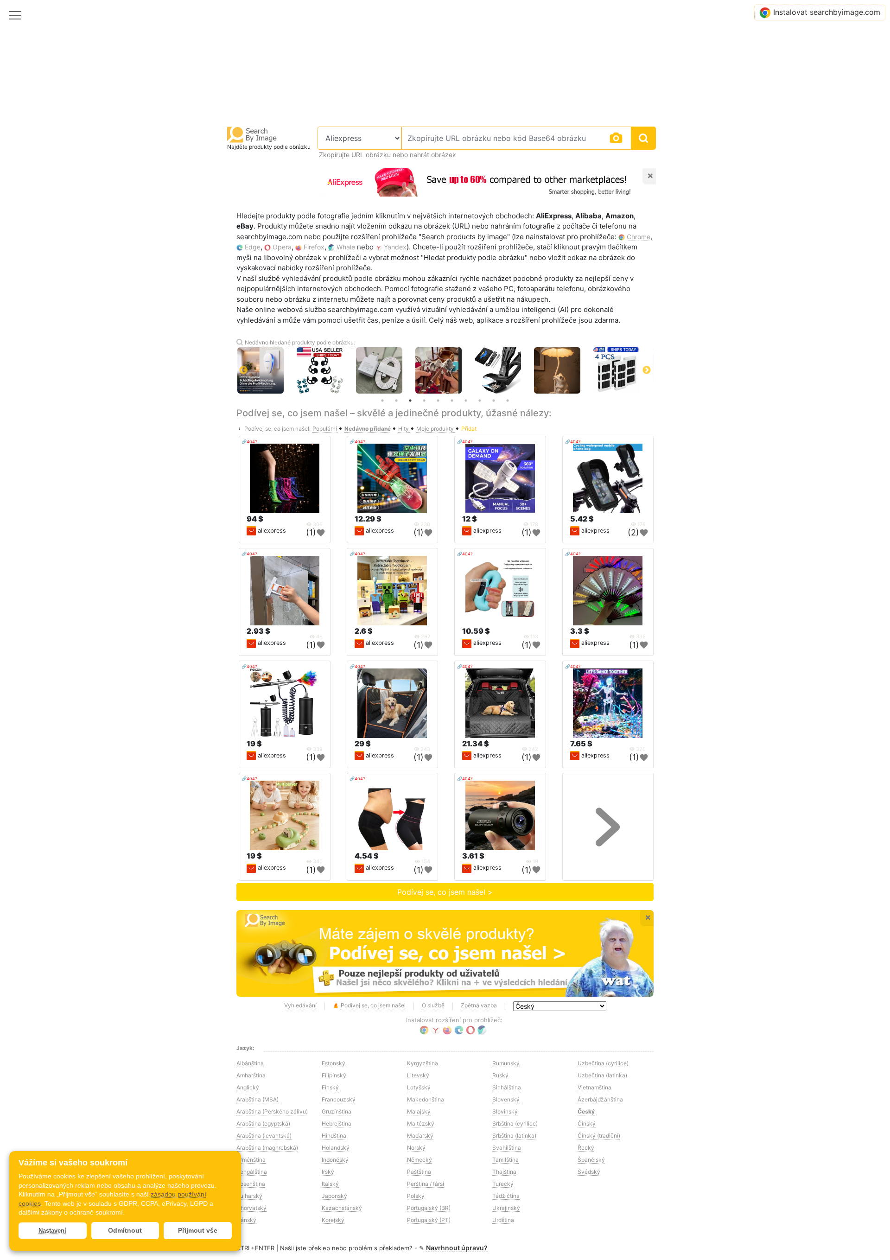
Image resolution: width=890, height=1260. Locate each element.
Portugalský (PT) (429, 1219)
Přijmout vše (197, 1230)
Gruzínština (336, 1111)
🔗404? (249, 441)
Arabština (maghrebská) (267, 1147)
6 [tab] (452, 400)
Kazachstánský (342, 1207)
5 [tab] (438, 400)
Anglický (247, 1087)
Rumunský (506, 1063)
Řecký (586, 1147)
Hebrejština (336, 1123)
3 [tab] (410, 400)
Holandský (336, 1147)
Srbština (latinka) (514, 1135)
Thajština (504, 1171)
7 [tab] (465, 400)
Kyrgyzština (422, 1063)
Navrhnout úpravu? (457, 1248)
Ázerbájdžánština (600, 1099)
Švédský (589, 1171)
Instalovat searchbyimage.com (826, 12)
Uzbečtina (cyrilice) (603, 1063)
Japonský (334, 1195)
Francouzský (339, 1099)
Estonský (333, 1063)
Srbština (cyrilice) (515, 1123)
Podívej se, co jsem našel (373, 1005)
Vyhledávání (300, 1005)
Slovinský (505, 1111)
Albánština (250, 1063)
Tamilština (505, 1159)
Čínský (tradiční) (599, 1135)
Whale (346, 247)
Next (646, 370)
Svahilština (506, 1147)
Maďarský (420, 1135)
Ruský (500, 1075)
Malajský (419, 1111)
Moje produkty (435, 428)
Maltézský (420, 1123)
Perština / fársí (425, 1183)
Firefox (314, 247)
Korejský (333, 1219)
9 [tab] (493, 400)
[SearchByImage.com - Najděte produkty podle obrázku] (252, 134)
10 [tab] (507, 400)
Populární (325, 428)
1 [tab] (382, 400)
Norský (416, 1147)
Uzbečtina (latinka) (602, 1075)
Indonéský (335, 1159)
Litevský (418, 1075)
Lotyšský (419, 1087)
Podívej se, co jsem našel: (277, 428)
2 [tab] (396, 400)
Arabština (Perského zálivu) (272, 1111)
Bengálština (251, 1171)
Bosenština (250, 1183)
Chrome (638, 237)
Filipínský (334, 1075)
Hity (404, 428)
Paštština (419, 1171)
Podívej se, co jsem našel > (445, 892)
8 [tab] (479, 400)
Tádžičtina (506, 1195)
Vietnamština (594, 1087)
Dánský (246, 1219)
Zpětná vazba (479, 1005)
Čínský (587, 1123)
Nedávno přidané (368, 428)
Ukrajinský (506, 1207)
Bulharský (249, 1195)
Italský (330, 1183)
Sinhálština (506, 1087)
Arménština (251, 1159)
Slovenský (506, 1099)
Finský (330, 1087)
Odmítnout (125, 1230)
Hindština (334, 1135)
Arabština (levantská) (264, 1135)
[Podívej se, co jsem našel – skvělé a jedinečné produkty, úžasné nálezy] (445, 953)
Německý (419, 1159)
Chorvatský (251, 1207)
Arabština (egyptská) (263, 1123)
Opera (282, 247)
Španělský (591, 1159)
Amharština (251, 1075)
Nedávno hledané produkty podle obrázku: (300, 342)
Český (586, 1111)
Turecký (503, 1183)
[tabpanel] (418, 370)
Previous (243, 370)
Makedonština (425, 1099)
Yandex (395, 247)
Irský (328, 1171)
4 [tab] (424, 400)
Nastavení (52, 1230)
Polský (416, 1195)
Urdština (503, 1219)
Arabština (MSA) (257, 1099)
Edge (253, 247)
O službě (433, 1005)
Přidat (469, 428)
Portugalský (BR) (429, 1207)
